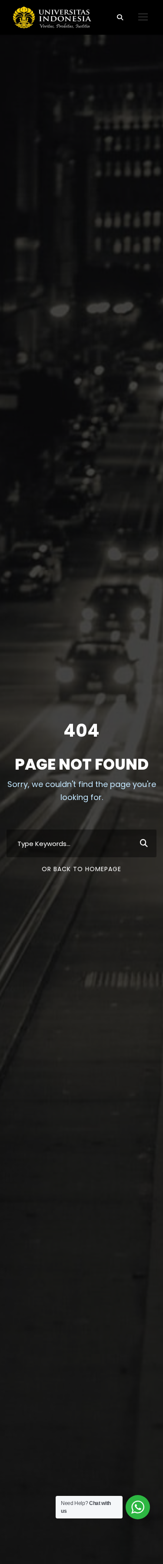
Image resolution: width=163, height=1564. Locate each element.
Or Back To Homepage (81, 869)
